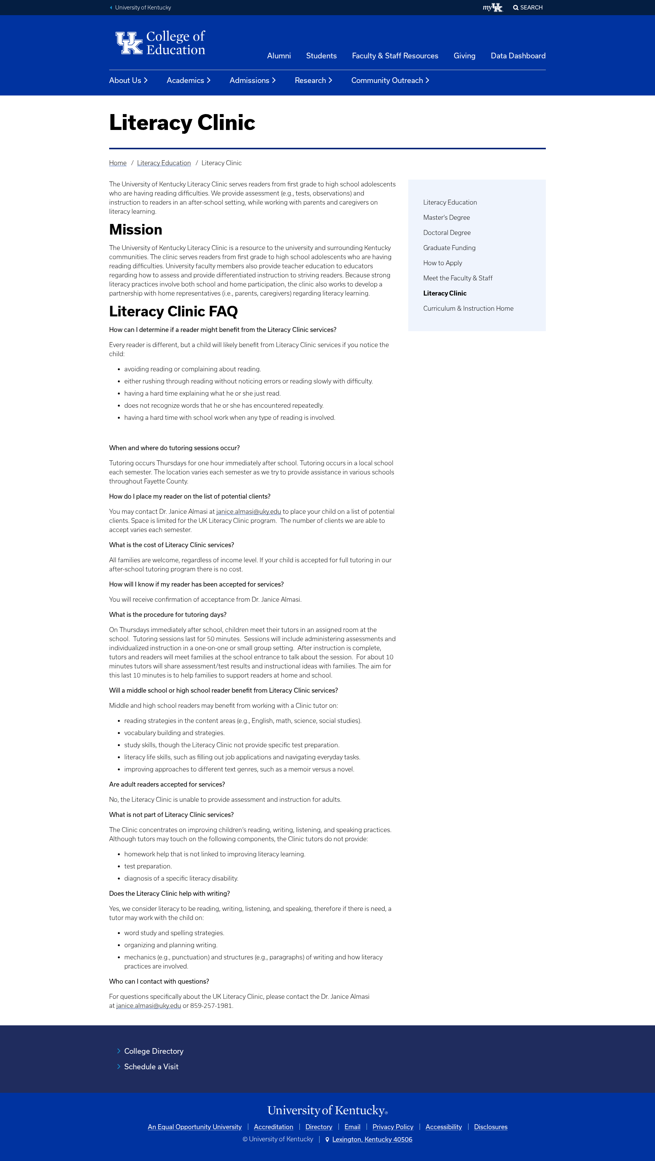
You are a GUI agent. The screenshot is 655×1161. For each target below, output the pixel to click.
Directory (319, 1126)
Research (310, 80)
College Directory (153, 1051)
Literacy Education (164, 163)
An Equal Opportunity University (195, 1126)
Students (321, 55)
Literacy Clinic (445, 293)
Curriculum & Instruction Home (468, 308)
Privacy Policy (393, 1126)
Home (118, 163)
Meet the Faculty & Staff (458, 278)
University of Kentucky (143, 8)
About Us (125, 80)
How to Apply (442, 263)
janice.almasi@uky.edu (248, 511)
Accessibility (444, 1126)
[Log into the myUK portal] (493, 7)
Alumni (279, 55)
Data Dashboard (518, 55)
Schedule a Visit (151, 1066)
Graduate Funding (449, 247)
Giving (465, 55)
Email (352, 1126)
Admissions (250, 80)
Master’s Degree (446, 217)
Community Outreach (387, 80)
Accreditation (273, 1126)
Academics (185, 80)
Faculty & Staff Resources (395, 55)
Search (531, 7)
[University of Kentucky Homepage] (327, 1111)
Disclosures (491, 1126)
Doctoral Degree (447, 232)
